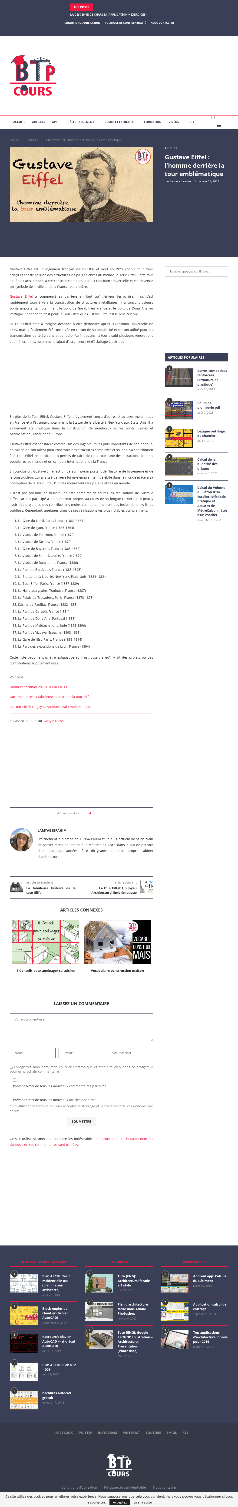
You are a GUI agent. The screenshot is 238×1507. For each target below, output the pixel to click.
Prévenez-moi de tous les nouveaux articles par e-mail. (55, 1100)
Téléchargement (81, 122)
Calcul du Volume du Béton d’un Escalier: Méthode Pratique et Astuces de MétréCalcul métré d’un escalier (212, 501)
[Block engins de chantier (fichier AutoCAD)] (24, 1315)
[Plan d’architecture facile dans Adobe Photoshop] (99, 1311)
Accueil (19, 122)
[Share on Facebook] (96, 813)
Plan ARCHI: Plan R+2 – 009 (59, 1367)
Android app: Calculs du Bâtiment (209, 1278)
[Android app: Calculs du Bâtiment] (174, 1283)
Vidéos (174, 122)
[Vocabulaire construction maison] (45, 942)
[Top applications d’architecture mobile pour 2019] (174, 1339)
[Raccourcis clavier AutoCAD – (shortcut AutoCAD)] (24, 1343)
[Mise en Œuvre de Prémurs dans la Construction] (117, 942)
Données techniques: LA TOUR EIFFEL (39, 687)
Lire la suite (143, 1502)
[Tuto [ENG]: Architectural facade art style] (99, 1283)
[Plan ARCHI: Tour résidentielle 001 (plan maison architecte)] (24, 1283)
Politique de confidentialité (125, 22)
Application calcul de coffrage (209, 1306)
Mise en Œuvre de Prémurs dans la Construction (117, 972)
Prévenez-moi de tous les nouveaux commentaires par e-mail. (61, 1086)
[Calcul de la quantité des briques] (179, 466)
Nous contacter (162, 22)
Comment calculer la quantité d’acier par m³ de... (109, 15)
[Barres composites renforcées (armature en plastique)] (179, 377)
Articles (38, 122)
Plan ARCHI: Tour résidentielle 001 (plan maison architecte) (56, 1283)
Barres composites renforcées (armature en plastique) (212, 377)
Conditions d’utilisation (82, 22)
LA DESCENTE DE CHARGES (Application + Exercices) (108, 7)
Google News (53, 720)
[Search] (226, 126)
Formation (153, 122)
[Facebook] (107, 29)
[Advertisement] (156, 75)
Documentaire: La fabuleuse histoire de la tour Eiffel (50, 696)
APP (55, 122)
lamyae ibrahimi (181, 181)
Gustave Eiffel (21, 296)
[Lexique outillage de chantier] (179, 438)
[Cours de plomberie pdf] (179, 410)
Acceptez (120, 1502)
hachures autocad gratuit (56, 1395)
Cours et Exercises (119, 122)
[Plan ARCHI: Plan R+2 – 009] (24, 1372)
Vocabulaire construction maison (45, 970)
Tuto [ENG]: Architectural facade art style (134, 1280)
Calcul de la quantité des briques (207, 464)
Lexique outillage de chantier (211, 433)
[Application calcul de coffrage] (174, 1311)
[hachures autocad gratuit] (24, 1400)
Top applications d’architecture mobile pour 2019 (210, 1337)
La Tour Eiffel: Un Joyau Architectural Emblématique (50, 706)
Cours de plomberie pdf (208, 405)
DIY (191, 122)
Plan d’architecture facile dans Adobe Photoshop (133, 1309)
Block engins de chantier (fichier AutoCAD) (55, 1313)
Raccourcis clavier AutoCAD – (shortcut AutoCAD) (58, 1341)
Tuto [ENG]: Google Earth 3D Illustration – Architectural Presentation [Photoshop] (135, 1341)
